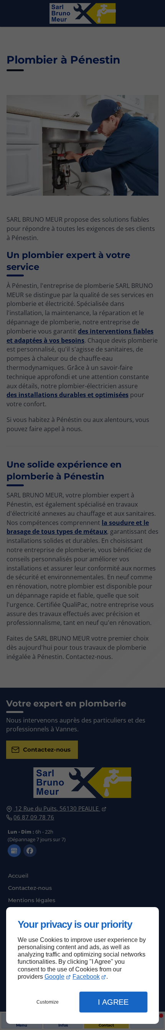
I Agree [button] (113, 1002)
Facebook (86, 976)
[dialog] (82, 965)
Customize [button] (47, 1002)
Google (54, 976)
